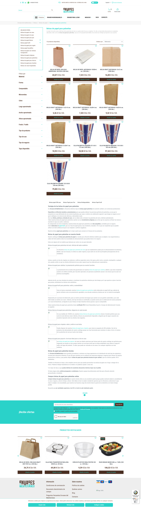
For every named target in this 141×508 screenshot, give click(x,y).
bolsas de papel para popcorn (66, 341)
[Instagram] (23, 2)
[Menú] (138, 491)
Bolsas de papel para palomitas (29, 58)
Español (108, 2)
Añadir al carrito (58, 79)
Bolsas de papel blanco (27, 40)
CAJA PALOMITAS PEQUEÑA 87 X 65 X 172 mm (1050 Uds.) (85, 146)
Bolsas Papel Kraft (97, 202)
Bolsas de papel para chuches (28, 63)
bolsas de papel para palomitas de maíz (74, 249)
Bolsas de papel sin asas (27, 35)
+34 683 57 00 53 (34, 2)
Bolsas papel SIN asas (55, 202)
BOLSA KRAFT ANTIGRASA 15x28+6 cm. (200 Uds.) (85, 108)
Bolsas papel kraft (25, 43)
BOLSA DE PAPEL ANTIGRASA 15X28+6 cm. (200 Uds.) (85, 70)
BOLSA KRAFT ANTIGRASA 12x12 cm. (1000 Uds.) (111, 70)
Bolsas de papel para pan (27, 37)
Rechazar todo (70, 505)
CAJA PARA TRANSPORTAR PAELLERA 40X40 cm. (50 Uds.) (57, 463)
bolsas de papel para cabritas (97, 270)
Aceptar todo (42, 505)
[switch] (135, 502)
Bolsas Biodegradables (84, 202)
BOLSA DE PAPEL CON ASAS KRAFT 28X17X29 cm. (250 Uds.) (30, 463)
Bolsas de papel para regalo (28, 45)
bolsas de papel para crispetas (80, 328)
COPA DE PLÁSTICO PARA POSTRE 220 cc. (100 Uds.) (84, 463)
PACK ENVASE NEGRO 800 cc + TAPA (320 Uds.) (111, 463)
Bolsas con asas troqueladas (28, 65)
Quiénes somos (77, 489)
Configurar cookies (99, 505)
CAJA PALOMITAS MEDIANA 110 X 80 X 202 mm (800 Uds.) (111, 146)
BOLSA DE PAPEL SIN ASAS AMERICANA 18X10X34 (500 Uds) (58, 70)
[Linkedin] (26, 2)
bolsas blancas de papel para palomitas (90, 314)
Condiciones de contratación (55, 485)
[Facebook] (21, 2)
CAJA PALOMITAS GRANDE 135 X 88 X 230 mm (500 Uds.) (58, 184)
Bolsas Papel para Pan (69, 202)
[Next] (123, 456)
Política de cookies (78, 485)
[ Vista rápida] (58, 57)
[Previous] (18, 456)
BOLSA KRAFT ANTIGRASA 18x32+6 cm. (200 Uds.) (111, 108)
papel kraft (62, 226)
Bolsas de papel (25, 30)
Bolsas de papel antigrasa (27, 55)
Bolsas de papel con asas (27, 32)
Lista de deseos (117, 3)
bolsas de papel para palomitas (85, 290)
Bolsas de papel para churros (28, 60)
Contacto (75, 497)
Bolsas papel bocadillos (27, 48)
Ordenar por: (99, 41)
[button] (56, 17)
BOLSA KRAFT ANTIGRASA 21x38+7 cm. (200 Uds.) (58, 146)
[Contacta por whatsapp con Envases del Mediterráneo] (28, 2)
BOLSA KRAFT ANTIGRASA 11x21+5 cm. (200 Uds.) (58, 108)
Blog (73, 493)
